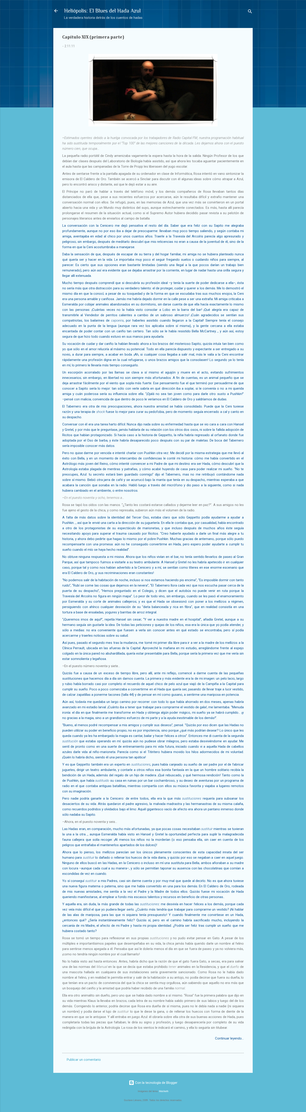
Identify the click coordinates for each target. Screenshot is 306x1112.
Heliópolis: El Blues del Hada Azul (102, 11)
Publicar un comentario (84, 1060)
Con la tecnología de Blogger (155, 1083)
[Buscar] (250, 12)
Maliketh (163, 1091)
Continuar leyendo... (229, 1038)
